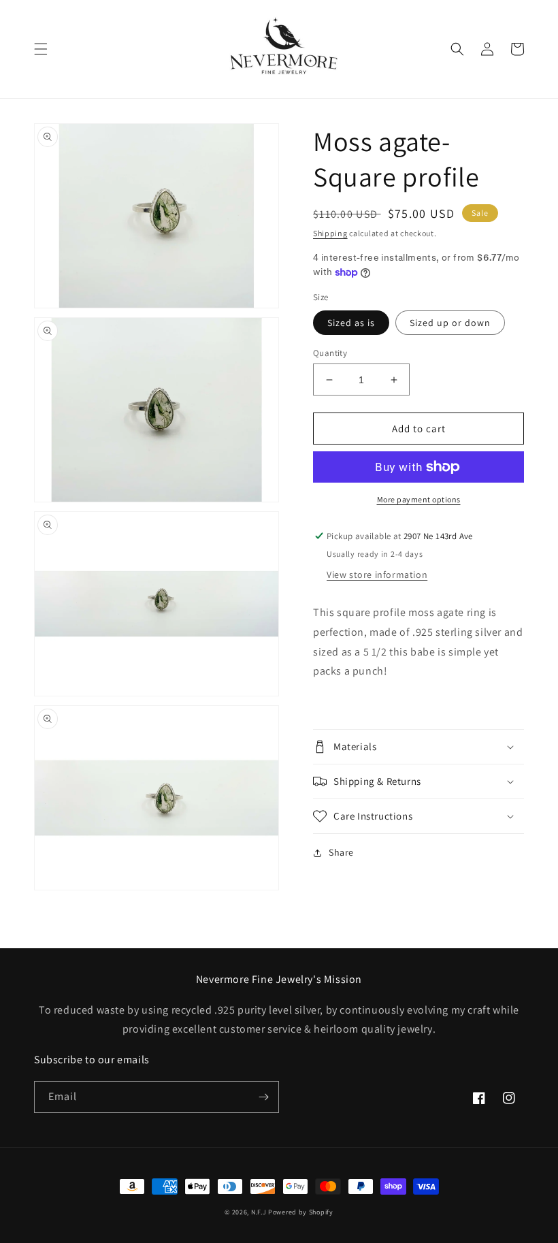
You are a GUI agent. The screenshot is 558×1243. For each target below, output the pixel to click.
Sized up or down (450, 323)
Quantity (330, 353)
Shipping (330, 233)
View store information (377, 574)
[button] (41, 49)
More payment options (419, 499)
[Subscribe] (263, 1097)
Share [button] (341, 852)
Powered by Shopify (300, 1212)
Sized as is (351, 323)
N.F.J (259, 1212)
